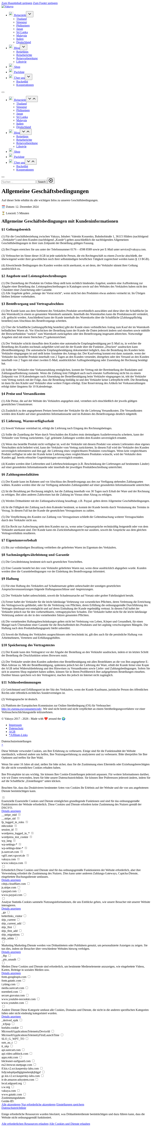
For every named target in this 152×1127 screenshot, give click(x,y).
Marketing (7, 945)
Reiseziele (19, 15)
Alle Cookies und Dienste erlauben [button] (69, 1123)
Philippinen (23, 25)
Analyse (6, 901)
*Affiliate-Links (18, 735)
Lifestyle (21, 61)
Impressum (15, 725)
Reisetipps (22, 51)
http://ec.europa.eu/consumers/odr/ (21, 708)
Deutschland (23, 42)
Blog (16, 48)
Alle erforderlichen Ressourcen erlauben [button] (25, 1123)
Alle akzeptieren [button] (11, 1104)
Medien (5, 966)
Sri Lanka (22, 32)
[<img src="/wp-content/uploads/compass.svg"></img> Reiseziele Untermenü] (29, 14)
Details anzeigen (11, 811)
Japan (19, 28)
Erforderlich (8, 870)
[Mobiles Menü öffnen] (2, 92)
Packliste (18, 72)
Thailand (21, 18)
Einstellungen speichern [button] (70, 1104)
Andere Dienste (10, 1009)
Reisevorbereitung (27, 58)
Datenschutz (16, 728)
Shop (16, 66)
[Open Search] (2, 177)
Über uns (19, 77)
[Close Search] (50, 181)
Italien (20, 38)
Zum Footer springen (45, 3)
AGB (12, 731)
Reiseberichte (24, 55)
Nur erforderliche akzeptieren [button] (38, 1104)
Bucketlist (22, 81)
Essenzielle (7, 801)
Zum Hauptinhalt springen (16, 3)
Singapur (21, 22)
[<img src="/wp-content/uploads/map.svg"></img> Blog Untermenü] (23, 47)
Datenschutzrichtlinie (13, 1107)
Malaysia (21, 35)
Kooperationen (25, 84)
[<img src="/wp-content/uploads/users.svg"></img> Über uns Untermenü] (28, 77)
